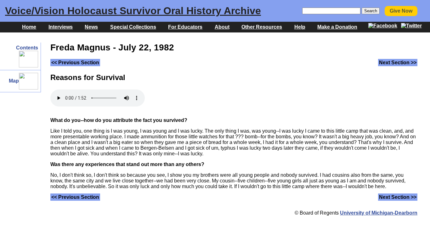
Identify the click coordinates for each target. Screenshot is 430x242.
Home (29, 27)
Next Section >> (397, 62)
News (91, 27)
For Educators (185, 27)
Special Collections (133, 27)
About (222, 27)
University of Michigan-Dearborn (378, 213)
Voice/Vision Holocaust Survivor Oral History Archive (133, 10)
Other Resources (261, 27)
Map (14, 81)
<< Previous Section (75, 62)
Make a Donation (337, 27)
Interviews (60, 27)
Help (299, 27)
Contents (27, 47)
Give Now (401, 11)
